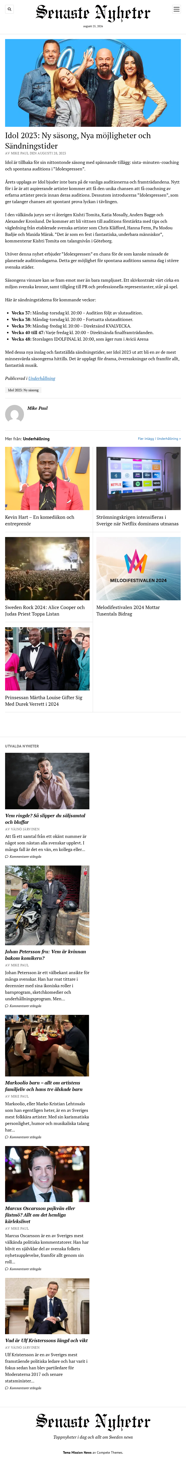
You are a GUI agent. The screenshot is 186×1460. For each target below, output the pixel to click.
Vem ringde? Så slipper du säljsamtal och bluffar (45, 818)
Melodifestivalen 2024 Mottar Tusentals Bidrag (128, 610)
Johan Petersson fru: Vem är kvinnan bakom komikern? (45, 954)
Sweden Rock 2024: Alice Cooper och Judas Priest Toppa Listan (45, 610)
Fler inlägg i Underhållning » (159, 438)
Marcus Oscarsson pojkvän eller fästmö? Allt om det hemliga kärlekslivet (40, 1215)
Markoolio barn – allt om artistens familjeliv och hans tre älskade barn (44, 1085)
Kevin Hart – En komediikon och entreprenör (39, 520)
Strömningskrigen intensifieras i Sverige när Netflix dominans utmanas (137, 520)
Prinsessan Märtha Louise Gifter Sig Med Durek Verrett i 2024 (43, 700)
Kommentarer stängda (25, 856)
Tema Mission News (77, 1452)
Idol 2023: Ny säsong (23, 390)
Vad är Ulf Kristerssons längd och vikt (46, 1340)
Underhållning (41, 378)
